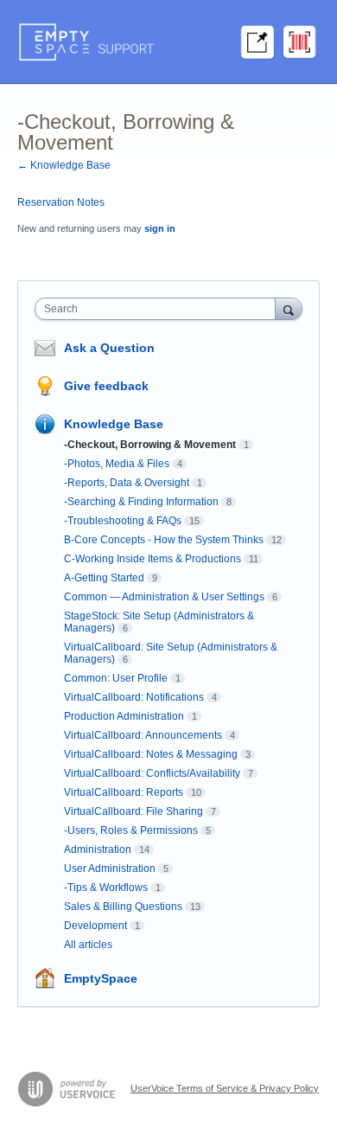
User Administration (110, 868)
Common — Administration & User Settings (164, 597)
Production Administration (124, 716)
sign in (159, 228)
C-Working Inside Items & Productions (152, 559)
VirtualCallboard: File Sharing (133, 811)
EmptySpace (100, 978)
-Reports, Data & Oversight (126, 483)
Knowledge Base (113, 424)
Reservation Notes (61, 202)
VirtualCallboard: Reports (123, 792)
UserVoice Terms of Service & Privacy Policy (224, 1088)
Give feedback (106, 386)
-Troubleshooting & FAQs (122, 521)
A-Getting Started (104, 578)
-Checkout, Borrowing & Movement (150, 445)
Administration (97, 849)
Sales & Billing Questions (123, 907)
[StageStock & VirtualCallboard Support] (168, 42)
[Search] (288, 308)
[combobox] (159, 309)
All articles (88, 945)
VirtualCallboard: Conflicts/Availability (152, 773)
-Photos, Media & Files (116, 464)
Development (95, 926)
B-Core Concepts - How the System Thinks (164, 540)
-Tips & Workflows (106, 887)
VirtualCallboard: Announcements (143, 735)
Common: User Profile (116, 678)
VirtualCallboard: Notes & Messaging (151, 754)
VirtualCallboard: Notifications (134, 697)
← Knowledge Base (64, 165)
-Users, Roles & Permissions (131, 830)
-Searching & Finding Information (141, 502)
